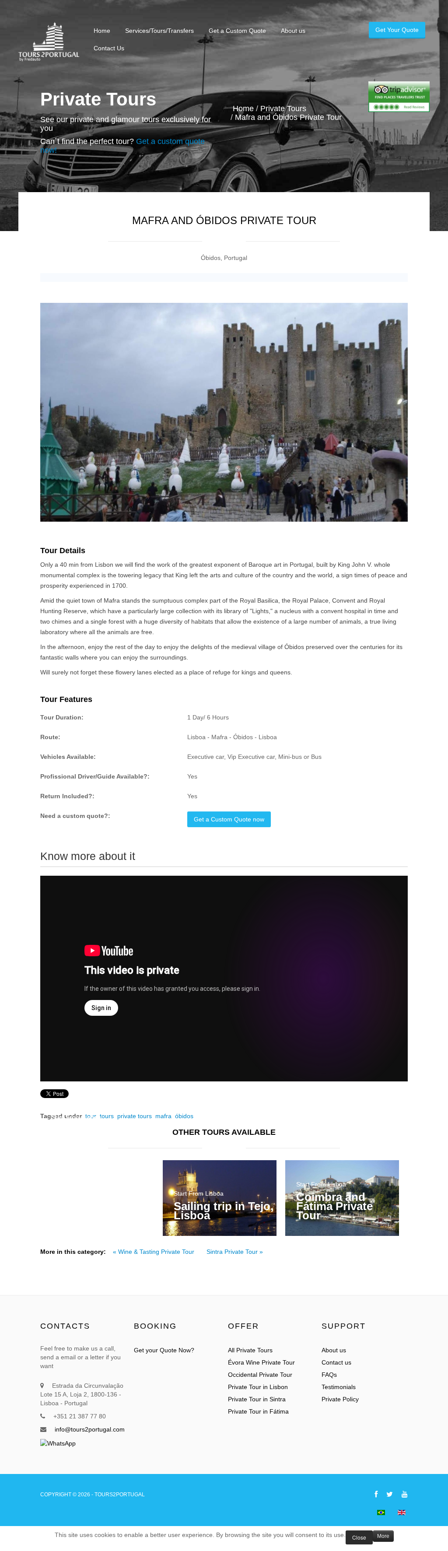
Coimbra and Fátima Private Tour (334, 1206)
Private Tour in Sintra (257, 1399)
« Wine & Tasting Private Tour (154, 1251)
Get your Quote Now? (164, 1350)
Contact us (336, 1362)
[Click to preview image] (224, 412)
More (383, 1536)
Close (359, 1537)
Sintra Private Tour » (234, 1251)
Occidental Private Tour (260, 1374)
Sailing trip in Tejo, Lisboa (223, 1211)
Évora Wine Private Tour (261, 1362)
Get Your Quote (397, 29)
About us (334, 1350)
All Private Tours (250, 1350)
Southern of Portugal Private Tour (94, 1139)
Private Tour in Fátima (258, 1411)
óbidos (184, 1115)
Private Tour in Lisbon (258, 1386)
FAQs (329, 1374)
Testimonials (339, 1386)
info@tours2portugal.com (90, 1429)
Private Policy (340, 1399)
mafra (163, 1115)
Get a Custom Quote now (229, 819)
